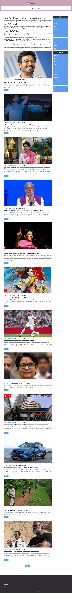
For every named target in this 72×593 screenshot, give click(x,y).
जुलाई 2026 (56, 55)
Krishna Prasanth (11, 79)
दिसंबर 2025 (56, 71)
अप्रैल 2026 (56, 64)
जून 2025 (55, 90)
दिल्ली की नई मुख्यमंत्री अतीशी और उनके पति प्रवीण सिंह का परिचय (17, 383)
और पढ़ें (6, 90)
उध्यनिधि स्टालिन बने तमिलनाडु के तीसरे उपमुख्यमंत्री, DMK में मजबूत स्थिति (19, 82)
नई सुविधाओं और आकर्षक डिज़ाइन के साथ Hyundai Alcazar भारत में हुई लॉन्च (21, 467)
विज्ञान (55, 42)
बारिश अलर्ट (33, 8)
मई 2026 (55, 61)
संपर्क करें (5, 586)
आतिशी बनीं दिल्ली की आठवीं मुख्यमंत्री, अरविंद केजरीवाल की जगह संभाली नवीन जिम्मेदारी (21, 253)
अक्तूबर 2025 (56, 77)
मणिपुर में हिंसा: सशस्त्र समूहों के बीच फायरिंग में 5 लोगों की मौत (16, 510)
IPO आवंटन (39, 8)
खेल (54, 20)
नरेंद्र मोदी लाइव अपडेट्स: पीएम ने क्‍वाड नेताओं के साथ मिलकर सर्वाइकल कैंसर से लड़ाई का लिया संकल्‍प (24, 210)
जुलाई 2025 (56, 87)
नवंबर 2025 (56, 74)
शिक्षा (55, 35)
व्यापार (55, 26)
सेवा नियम (5, 582)
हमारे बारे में (5, 581)
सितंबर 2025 (56, 80)
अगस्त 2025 (56, 83)
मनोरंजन (55, 32)
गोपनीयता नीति (6, 584)
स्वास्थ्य (55, 45)
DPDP (5, 588)
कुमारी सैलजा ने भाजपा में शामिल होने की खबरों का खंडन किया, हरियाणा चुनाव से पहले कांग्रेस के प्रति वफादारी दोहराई (27, 167)
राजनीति (55, 23)
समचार (55, 48)
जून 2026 (55, 58)
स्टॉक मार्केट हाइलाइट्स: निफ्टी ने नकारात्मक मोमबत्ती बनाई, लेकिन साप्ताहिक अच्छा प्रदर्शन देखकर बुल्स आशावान (26, 424)
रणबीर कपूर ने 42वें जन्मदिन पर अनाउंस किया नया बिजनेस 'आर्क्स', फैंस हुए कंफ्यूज (20, 125)
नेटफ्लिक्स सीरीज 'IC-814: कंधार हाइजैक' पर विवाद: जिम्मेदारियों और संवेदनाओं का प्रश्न (21, 551)
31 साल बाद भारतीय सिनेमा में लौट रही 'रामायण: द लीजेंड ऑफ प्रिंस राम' (18, 298)
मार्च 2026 (56, 68)
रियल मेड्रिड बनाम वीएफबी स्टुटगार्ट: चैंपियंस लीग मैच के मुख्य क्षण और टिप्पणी (19, 340)
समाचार (55, 29)
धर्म (54, 39)
